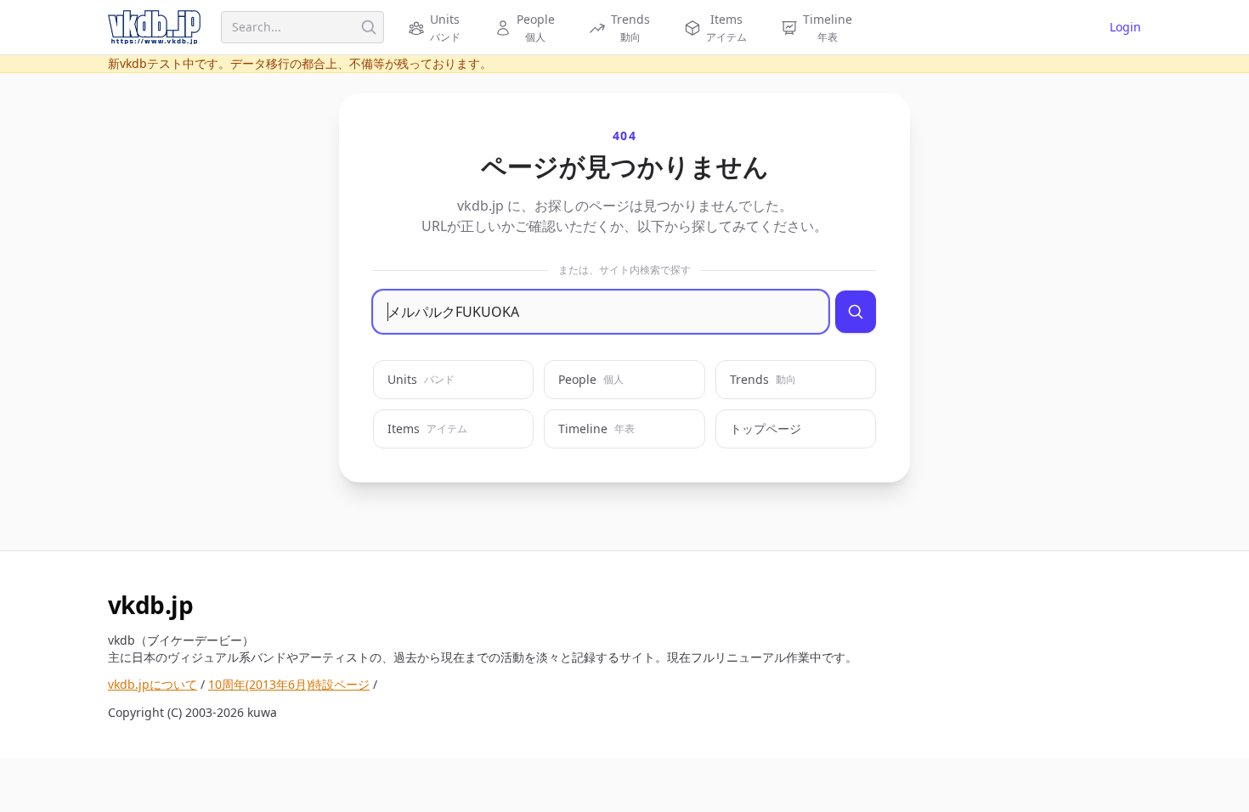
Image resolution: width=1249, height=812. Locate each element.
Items (427, 428)
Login (1125, 27)
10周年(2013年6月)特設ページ (289, 684)
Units (421, 379)
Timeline (596, 428)
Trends (763, 379)
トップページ (765, 428)
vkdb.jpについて (152, 684)
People (591, 379)
